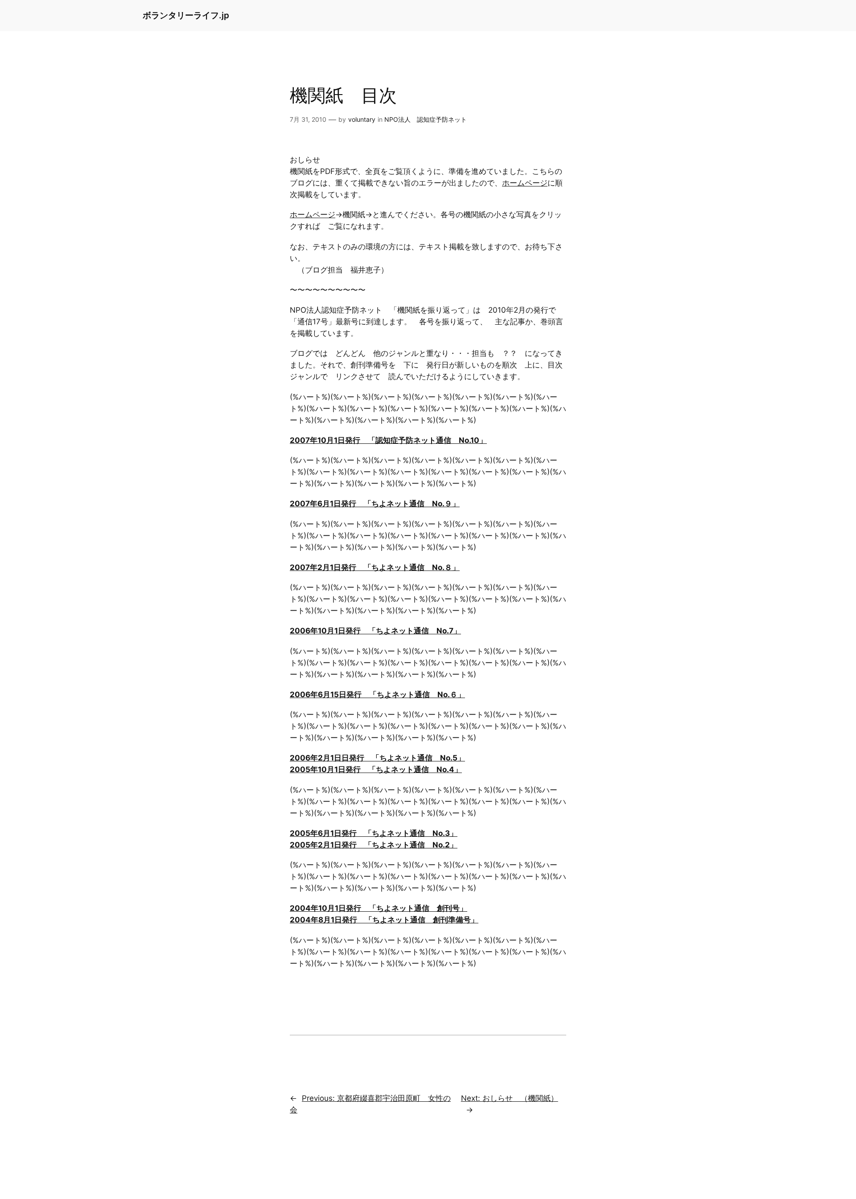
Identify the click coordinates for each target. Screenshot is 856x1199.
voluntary (361, 119)
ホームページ (524, 182)
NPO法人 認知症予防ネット (425, 119)
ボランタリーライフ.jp (186, 15)
